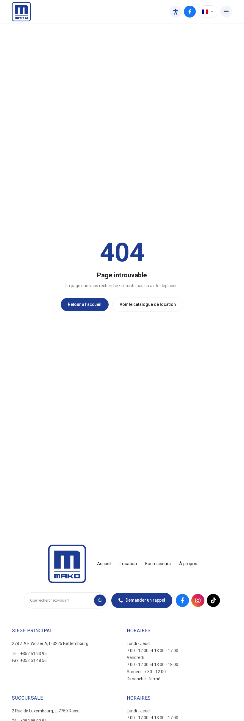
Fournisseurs (158, 563)
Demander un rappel (145, 600)
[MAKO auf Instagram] (197, 600)
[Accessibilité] (176, 12)
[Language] (208, 12)
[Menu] (226, 12)
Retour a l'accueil (84, 304)
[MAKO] (21, 11)
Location (128, 563)
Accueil (104, 563)
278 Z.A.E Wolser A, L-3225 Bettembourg (50, 643)
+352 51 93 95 (33, 653)
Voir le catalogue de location (148, 304)
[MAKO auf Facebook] (190, 12)
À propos (188, 563)
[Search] (100, 600)
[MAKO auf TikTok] (213, 600)
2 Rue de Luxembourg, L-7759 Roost (46, 711)
